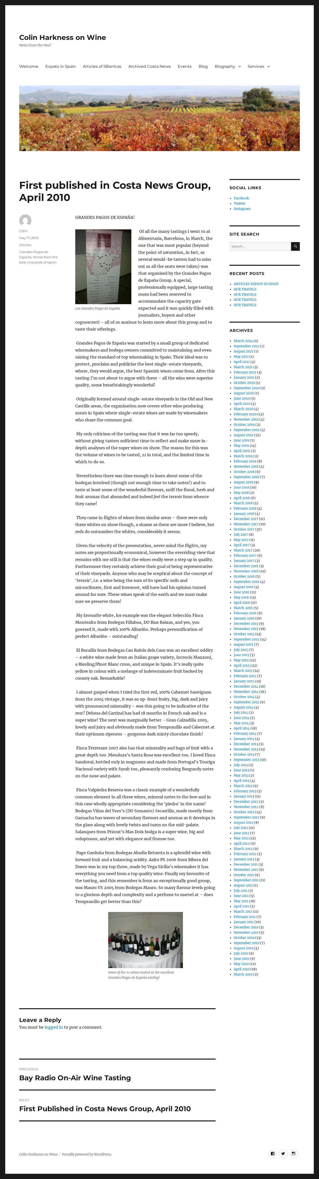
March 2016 (243, 608)
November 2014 (246, 692)
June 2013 (241, 770)
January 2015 (244, 681)
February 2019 (245, 461)
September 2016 (246, 582)
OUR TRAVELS (245, 289)
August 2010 (243, 948)
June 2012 (241, 833)
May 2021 (241, 357)
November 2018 (246, 466)
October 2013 (244, 754)
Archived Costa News (149, 66)
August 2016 (243, 587)
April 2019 (242, 451)
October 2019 (244, 425)
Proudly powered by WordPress (86, 1154)
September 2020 (247, 388)
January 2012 (244, 859)
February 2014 (245, 733)
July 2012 (241, 828)
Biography (225, 66)
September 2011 (246, 880)
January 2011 (244, 922)
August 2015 (243, 644)
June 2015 (241, 655)
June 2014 (241, 718)
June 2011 (241, 896)
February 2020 (245, 414)
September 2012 (246, 817)
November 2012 (246, 807)
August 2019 (243, 435)
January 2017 (244, 561)
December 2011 (246, 864)
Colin (23, 231)
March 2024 (243, 341)
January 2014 (244, 739)
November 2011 (246, 870)
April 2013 (241, 781)
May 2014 (241, 723)
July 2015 (241, 650)
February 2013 (245, 791)
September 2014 (246, 702)
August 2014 (243, 707)
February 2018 (245, 508)
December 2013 (246, 744)
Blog (203, 66)
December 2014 (246, 686)
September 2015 (246, 639)
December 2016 (246, 566)
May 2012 (241, 838)
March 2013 (243, 786)
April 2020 (242, 404)
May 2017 (241, 540)
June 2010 (241, 959)
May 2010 (241, 964)
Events (185, 66)
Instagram (242, 209)
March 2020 (243, 409)
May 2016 (241, 597)
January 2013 (244, 796)
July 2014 (241, 713)
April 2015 (242, 665)
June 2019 (241, 440)
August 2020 (244, 393)
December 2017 (246, 519)
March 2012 (243, 849)
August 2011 (243, 885)
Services (256, 66)
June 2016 (241, 592)
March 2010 (243, 974)
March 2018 (243, 503)
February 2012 (245, 854)
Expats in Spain (60, 66)
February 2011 (245, 917)
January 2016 (244, 618)
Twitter (239, 203)
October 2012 (244, 812)
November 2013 (246, 749)
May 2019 (241, 446)
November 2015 (246, 629)
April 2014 (242, 728)
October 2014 (244, 697)
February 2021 (245, 372)
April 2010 (242, 969)
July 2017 (241, 535)
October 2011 (244, 875)
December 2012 (246, 802)
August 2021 (243, 351)
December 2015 (246, 624)
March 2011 (243, 911)
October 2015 (244, 634)
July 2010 (241, 953)
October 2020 (244, 383)
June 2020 (242, 398)
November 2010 (246, 932)
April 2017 (242, 545)
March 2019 (243, 456)
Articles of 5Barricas (102, 66)
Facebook (241, 198)
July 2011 (240, 891)
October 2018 (244, 472)
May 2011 (241, 901)
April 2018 (242, 498)
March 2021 (243, 367)
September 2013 (246, 760)
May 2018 (241, 493)
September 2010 (246, 943)
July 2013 (241, 765)
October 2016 (244, 576)
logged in (54, 1027)
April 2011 (241, 906)
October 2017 (244, 529)
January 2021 (244, 377)
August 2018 (243, 482)
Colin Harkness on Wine (62, 37)
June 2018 (241, 487)
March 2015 (243, 671)
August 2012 (243, 822)
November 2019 (246, 419)
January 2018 (244, 514)
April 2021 (242, 362)
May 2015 (241, 660)
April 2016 (242, 603)
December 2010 (246, 927)
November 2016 (246, 571)
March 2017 (243, 550)
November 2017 (246, 524)
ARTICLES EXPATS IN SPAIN (256, 284)
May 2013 (241, 775)
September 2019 (246, 430)
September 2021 (246, 346)
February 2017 (245, 555)
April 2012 (242, 843)
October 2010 (244, 938)
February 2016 (245, 613)
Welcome (28, 66)
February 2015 (245, 676)
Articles (25, 245)
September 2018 (246, 477)
